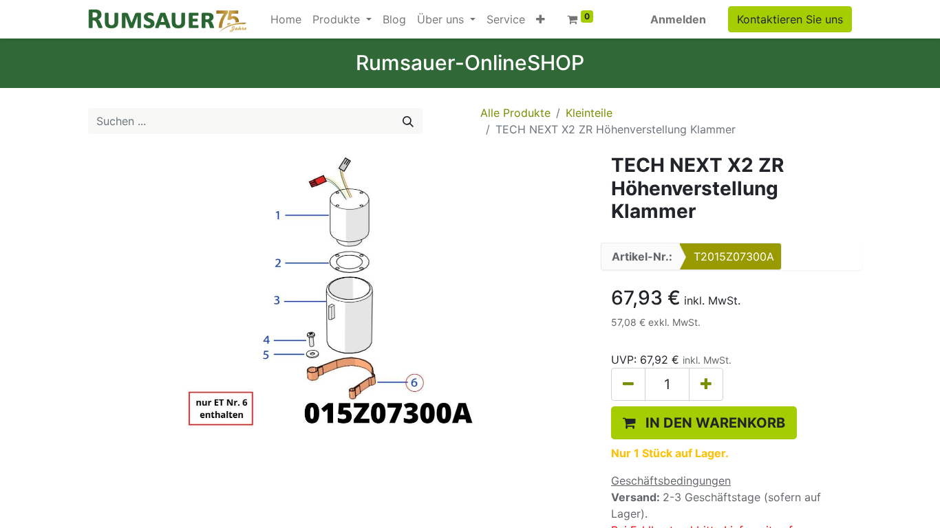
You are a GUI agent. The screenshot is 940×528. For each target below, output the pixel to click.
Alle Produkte (515, 113)
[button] (541, 19)
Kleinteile (589, 113)
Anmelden (678, 19)
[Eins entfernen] (628, 384)
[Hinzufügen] (706, 384)
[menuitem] (286, 19)
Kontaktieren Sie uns (790, 19)
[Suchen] (408, 121)
